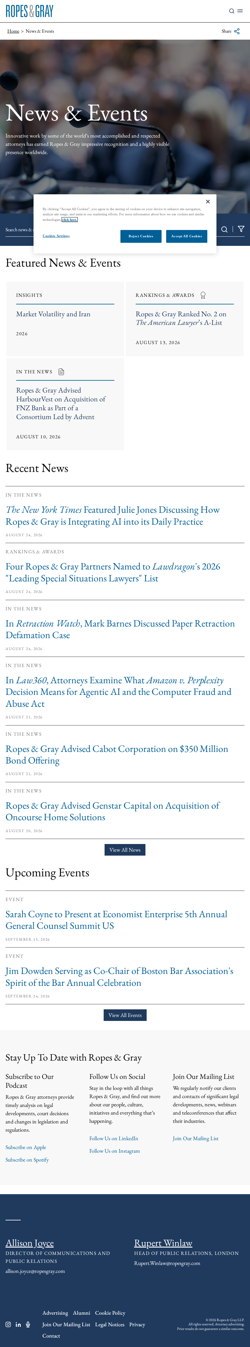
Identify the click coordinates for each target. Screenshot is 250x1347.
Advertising (55, 1312)
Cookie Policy (110, 1312)
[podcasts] (28, 1324)
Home (13, 31)
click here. (69, 219)
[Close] (208, 201)
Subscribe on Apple (25, 1147)
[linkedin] (18, 1324)
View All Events (125, 1014)
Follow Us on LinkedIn (113, 1138)
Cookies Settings (56, 235)
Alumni (81, 1312)
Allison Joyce (29, 1242)
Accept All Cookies (186, 236)
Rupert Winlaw (163, 1242)
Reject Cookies (141, 236)
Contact (51, 1335)
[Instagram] (8, 1324)
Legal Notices (109, 1324)
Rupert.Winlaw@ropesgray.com (167, 1262)
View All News (125, 849)
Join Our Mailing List (196, 1138)
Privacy (137, 1324)
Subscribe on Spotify (27, 1159)
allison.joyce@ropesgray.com (35, 1270)
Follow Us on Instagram (114, 1150)
